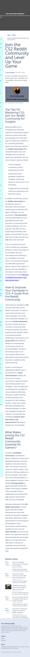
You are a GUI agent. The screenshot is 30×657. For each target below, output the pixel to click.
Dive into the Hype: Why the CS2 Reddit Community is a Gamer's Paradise (20, 599)
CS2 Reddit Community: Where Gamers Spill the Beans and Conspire (19, 587)
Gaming (14, 35)
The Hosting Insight (15, 14)
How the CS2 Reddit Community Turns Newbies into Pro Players (20, 564)
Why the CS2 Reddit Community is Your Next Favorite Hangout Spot (19, 575)
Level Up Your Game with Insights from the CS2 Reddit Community (19, 610)
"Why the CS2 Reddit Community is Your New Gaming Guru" (16, 277)
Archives (3, 640)
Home (8, 35)
